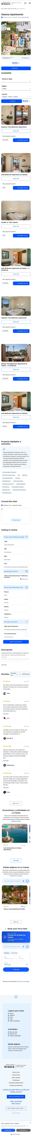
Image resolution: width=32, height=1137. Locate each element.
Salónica (12, 1015)
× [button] (30, 1122)
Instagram (11, 1116)
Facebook (9, 1116)
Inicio (2, 8)
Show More (6, 713)
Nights (4, 86)
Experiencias (13, 1034)
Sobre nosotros (16, 1077)
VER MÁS (16, 860)
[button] (16, 1134)
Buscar (17, 969)
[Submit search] (27, 881)
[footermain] (16, 996)
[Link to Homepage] (5, 3)
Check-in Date (7, 79)
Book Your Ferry (16, 641)
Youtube (17, 1116)
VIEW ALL (15, 803)
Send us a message (23, 981)
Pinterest (20, 1116)
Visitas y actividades (15, 1035)
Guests (4, 94)
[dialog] (16, 1129)
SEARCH (13, 101)
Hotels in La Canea (12, 8)
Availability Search (22, 140)
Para (20, 957)
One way (6, 953)
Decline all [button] (23, 1130)
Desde (5, 957)
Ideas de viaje (13, 1032)
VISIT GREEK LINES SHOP (15, 1108)
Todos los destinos (15, 1021)
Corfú (11, 1019)
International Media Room (16, 1082)
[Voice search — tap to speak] (23, 881)
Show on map (16, 520)
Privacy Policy (16, 1075)
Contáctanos (16, 1080)
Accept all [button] (8, 1130)
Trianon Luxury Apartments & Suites (14, 909)
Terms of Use (16, 1072)
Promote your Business (16, 1085)
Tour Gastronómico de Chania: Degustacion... (12, 848)
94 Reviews (25, 58)
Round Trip (14, 953)
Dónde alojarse (14, 1044)
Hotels (5, 8)
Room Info (16, 131)
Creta (11, 1017)
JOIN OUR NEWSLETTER (16, 1096)
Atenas (11, 1013)
